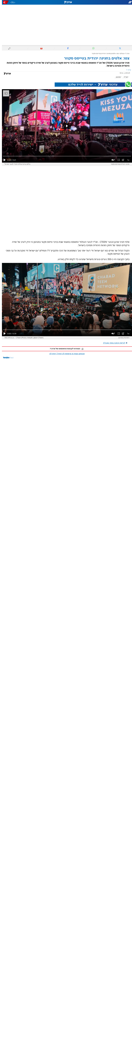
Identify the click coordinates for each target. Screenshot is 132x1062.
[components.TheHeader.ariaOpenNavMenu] (111, 2)
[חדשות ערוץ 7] (66, 2)
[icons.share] (4, 2)
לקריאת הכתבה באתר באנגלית (112, 343)
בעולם (120, 53)
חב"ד (124, 77)
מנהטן (116, 77)
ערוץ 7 (125, 53)
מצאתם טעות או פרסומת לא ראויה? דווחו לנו (65, 354)
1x (126, 160)
